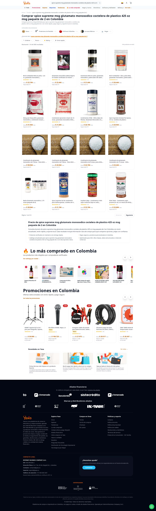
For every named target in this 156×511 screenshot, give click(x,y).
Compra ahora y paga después (60, 430)
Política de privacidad (114, 425)
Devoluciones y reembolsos (116, 430)
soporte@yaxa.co (34, 470)
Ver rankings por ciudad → (31, 258)
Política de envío (112, 422)
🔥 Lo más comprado (73, 8)
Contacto (110, 420)
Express (44, 8)
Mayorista (52, 8)
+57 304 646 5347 (42, 473)
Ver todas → (124, 349)
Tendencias (61, 8)
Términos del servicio (114, 432)
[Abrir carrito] (131, 3)
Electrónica (96, 8)
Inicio (23, 12)
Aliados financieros (57, 432)
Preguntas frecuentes (57, 443)
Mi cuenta (82, 427)
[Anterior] (125, 257)
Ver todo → (128, 8)
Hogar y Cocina (86, 8)
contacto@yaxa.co (35, 468)
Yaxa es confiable (56, 437)
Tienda (29, 12)
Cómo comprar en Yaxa (58, 435)
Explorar (53, 422)
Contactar (89, 468)
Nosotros (54, 440)
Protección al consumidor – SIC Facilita (119, 435)
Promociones (36, 8)
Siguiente (129, 215)
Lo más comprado (56, 427)
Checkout (82, 425)
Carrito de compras (85, 422)
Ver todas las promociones (31, 298)
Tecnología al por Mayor (58, 448)
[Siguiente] (130, 257)
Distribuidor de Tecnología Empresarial (63, 445)
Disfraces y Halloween (109, 8)
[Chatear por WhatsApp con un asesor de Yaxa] (151, 506)
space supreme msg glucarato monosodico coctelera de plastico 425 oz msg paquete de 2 (59, 36)
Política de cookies (113, 427)
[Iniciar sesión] (126, 3)
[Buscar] (100, 3)
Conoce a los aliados (94, 390)
